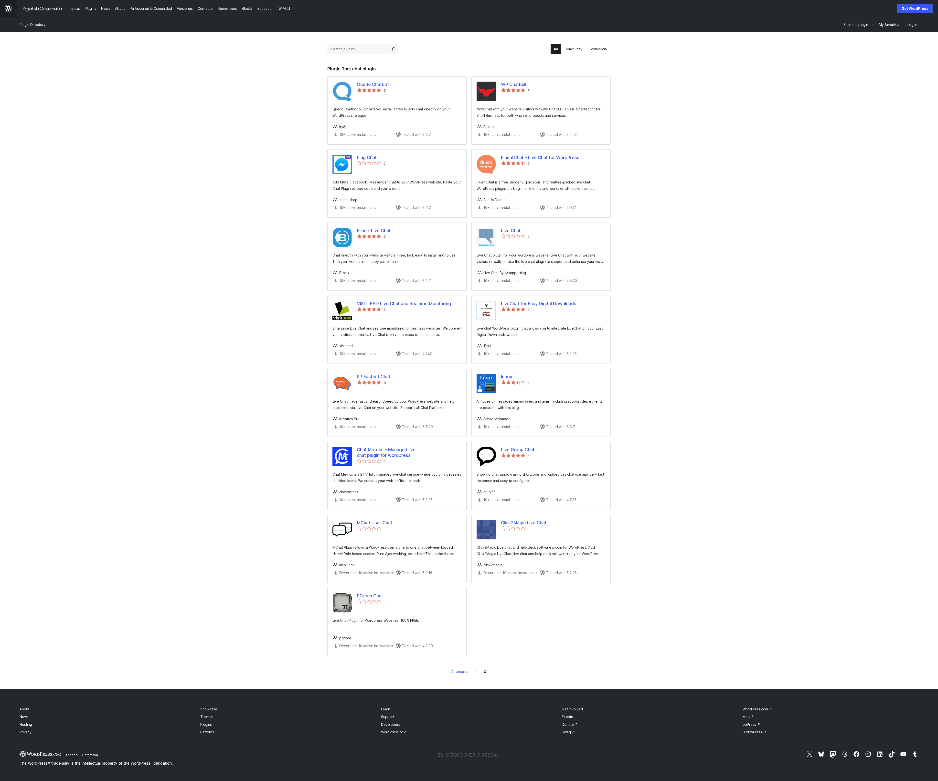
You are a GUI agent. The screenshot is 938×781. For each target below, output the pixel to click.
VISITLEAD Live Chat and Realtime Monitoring (404, 303)
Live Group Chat (517, 449)
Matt (748, 717)
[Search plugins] (393, 49)
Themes (206, 717)
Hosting (26, 724)
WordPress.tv (394, 732)
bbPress (751, 724)
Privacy (26, 732)
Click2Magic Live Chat (523, 522)
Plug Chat (367, 157)
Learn (385, 709)
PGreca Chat (370, 595)
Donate (570, 724)
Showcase (208, 709)
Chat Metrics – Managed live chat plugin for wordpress (386, 452)
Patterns (207, 732)
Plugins (206, 724)
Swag (568, 732)
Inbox (506, 376)
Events (567, 717)
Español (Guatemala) (82, 755)
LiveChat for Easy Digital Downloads (538, 303)
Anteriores (460, 671)
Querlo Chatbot (373, 84)
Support (387, 717)
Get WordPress (915, 8)
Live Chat (511, 230)
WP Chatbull (513, 84)
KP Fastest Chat (373, 376)
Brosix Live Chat (374, 230)
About (24, 709)
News (24, 717)
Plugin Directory (32, 24)
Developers (390, 724)
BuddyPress (754, 732)
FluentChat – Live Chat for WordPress (540, 157)
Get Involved (572, 709)
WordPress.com (757, 709)
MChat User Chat (374, 522)
